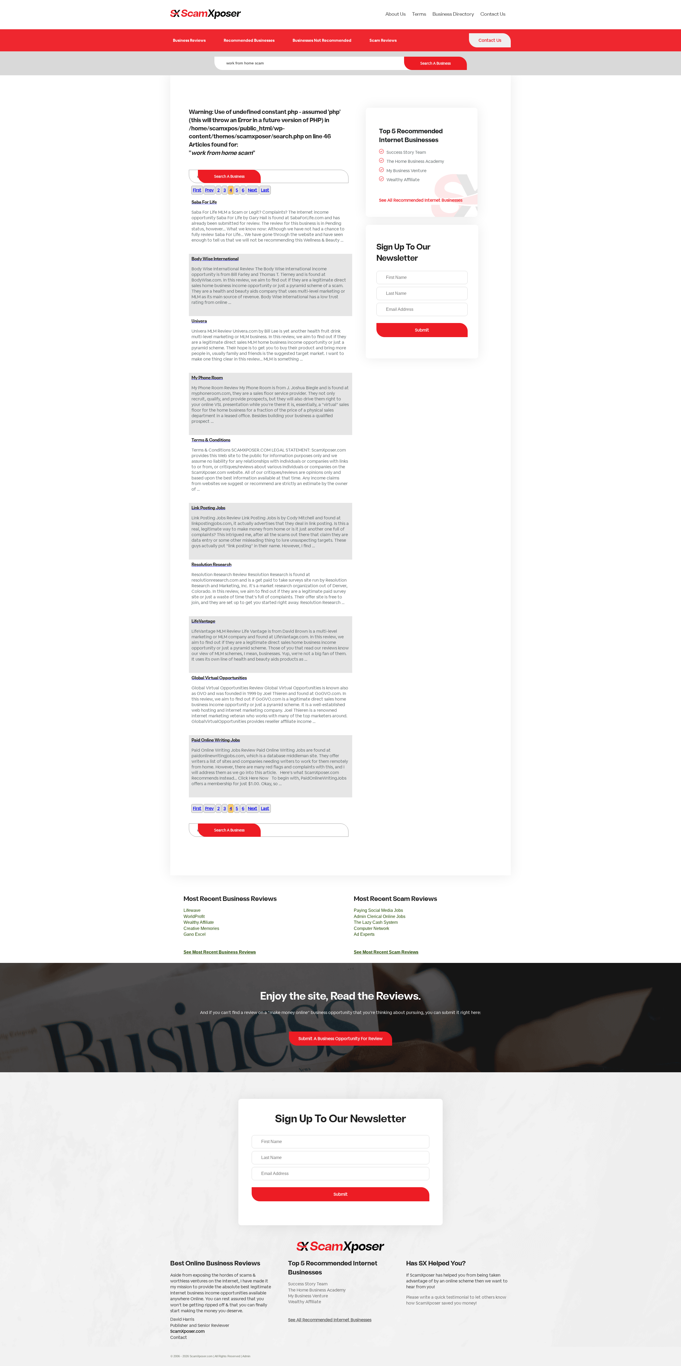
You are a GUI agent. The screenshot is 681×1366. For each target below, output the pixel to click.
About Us (395, 14)
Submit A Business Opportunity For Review (340, 1038)
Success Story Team (406, 152)
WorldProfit (194, 916)
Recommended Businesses (249, 40)
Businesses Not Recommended (322, 40)
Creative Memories (201, 928)
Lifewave (192, 910)
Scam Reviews (383, 40)
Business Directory (453, 14)
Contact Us (492, 14)
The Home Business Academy (415, 161)
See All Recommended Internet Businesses (420, 200)
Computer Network (371, 928)
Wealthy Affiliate (403, 180)
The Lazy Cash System (376, 922)
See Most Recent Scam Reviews (386, 952)
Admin (246, 1356)
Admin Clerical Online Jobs (379, 916)
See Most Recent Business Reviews (220, 952)
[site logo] (205, 14)
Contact (178, 1337)
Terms (419, 14)
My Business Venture (406, 170)
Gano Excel (195, 934)
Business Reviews (189, 40)
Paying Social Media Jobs (378, 910)
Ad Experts (364, 934)
